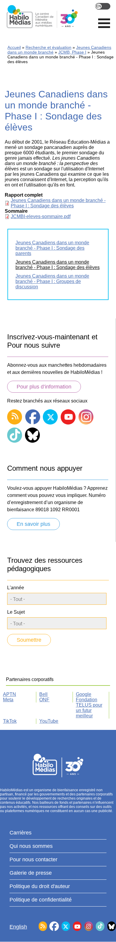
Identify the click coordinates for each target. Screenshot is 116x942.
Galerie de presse (31, 873)
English (102, 6)
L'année (15, 587)
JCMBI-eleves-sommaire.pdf (40, 216)
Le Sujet (16, 612)
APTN (9, 694)
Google (83, 694)
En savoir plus (33, 524)
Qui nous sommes (31, 846)
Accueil (14, 47)
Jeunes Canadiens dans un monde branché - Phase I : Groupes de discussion (52, 281)
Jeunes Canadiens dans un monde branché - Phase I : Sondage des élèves (58, 203)
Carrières (21, 833)
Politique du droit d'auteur (40, 886)
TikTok (10, 721)
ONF (44, 699)
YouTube (48, 721)
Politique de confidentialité (41, 900)
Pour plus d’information (44, 387)
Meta (8, 699)
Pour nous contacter (33, 859)
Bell (43, 694)
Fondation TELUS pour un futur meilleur (89, 707)
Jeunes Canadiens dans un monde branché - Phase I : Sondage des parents (52, 248)
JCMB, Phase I (72, 52)
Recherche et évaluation (48, 47)
